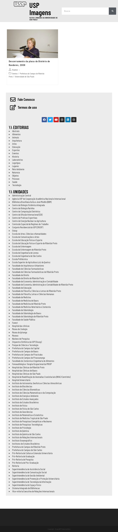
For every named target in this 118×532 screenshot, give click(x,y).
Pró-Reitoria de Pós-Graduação (25, 462)
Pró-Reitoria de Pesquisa (22, 459)
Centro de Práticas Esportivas (24, 217)
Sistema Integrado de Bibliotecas (26, 488)
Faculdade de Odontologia (22, 310)
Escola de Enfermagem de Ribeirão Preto (29, 249)
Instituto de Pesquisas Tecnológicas (27, 424)
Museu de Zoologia (19, 329)
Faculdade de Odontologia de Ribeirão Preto (30, 316)
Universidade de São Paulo (24, 76)
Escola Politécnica (20, 259)
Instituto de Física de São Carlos (25, 408)
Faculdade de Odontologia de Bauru (26, 313)
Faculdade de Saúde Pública (23, 319)
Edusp (14, 230)
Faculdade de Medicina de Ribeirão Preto (29, 303)
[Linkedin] (68, 119)
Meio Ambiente (18, 169)
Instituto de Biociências (22, 386)
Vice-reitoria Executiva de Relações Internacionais (33, 491)
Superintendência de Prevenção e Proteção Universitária (35, 478)
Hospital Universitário (21, 380)
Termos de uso (27, 107)
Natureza (16, 172)
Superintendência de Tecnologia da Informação (31, 481)
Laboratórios (17, 159)
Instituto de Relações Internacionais (27, 437)
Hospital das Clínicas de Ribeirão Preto (28, 367)
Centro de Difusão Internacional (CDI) (27, 214)
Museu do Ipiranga (19, 332)
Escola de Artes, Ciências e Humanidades (29, 233)
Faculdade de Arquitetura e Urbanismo (28, 265)
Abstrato (15, 131)
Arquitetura (17, 140)
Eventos (15, 73)
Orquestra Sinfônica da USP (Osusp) (27, 341)
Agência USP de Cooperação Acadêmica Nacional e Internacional (38, 198)
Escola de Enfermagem (21, 246)
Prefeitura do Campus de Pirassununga (28, 357)
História (15, 156)
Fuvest (15, 322)
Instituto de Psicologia (21, 427)
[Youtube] (56, 119)
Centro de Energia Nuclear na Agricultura (29, 220)
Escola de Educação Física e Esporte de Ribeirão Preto (34, 243)
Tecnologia (16, 185)
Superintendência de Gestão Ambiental (28, 475)
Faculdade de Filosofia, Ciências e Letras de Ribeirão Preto (36, 290)
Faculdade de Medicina (21, 297)
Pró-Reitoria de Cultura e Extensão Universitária (32, 453)
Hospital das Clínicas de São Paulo (26, 373)
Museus (15, 335)
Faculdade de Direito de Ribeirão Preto (28, 278)
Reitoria (15, 465)
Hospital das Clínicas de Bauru (24, 370)
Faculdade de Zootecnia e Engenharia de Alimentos (33, 360)
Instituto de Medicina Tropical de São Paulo (30, 418)
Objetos (15, 175)
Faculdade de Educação (22, 287)
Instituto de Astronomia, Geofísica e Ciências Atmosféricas (37, 383)
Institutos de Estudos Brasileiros (26, 443)
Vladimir (15, 70)
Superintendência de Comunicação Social (29, 472)
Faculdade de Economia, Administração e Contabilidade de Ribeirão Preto (42, 284)
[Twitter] (50, 119)
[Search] (112, 11)
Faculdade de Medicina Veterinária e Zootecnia (31, 306)
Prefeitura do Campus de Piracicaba (27, 354)
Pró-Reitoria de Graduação (23, 456)
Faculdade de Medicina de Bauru (25, 300)
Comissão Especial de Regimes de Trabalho (30, 224)
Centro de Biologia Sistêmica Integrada (28, 205)
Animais (15, 137)
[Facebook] (44, 119)
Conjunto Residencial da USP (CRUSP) (27, 227)
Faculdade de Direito (20, 275)
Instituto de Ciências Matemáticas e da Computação (34, 392)
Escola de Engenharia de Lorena (25, 252)
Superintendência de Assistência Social (28, 469)
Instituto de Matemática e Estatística (27, 415)
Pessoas (15, 178)
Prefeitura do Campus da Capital (25, 348)
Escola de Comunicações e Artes (25, 236)
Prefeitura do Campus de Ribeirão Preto (28, 446)
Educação (16, 146)
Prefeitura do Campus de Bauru (25, 351)
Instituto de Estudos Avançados (25, 399)
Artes (14, 143)
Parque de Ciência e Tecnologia (25, 345)
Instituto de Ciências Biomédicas (26, 389)
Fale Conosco (26, 99)
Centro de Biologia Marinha (23, 208)
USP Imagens (40, 9)
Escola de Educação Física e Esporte (27, 240)
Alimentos (16, 134)
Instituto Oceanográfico (22, 440)
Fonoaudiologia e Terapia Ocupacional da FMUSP (32, 364)
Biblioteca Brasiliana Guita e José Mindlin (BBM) (32, 201)
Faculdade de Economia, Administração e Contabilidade (35, 281)
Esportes (16, 150)
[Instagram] (62, 119)
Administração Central (21, 195)
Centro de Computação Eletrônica (26, 211)
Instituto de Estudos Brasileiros (25, 402)
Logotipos (16, 162)
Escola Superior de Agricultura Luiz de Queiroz (31, 262)
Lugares (15, 166)
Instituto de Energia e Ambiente (25, 395)
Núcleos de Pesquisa (20, 338)
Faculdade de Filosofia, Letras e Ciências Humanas (33, 294)
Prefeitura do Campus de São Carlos (27, 449)
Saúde (14, 181)
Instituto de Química (20, 430)
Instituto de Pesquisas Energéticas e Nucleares (32, 421)
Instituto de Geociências (22, 411)
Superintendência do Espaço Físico (26, 484)
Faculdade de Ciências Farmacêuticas (28, 268)
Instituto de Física (19, 405)
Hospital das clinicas (20, 325)
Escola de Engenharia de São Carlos (27, 255)
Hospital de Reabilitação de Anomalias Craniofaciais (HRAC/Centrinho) (41, 376)
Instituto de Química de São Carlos (26, 434)
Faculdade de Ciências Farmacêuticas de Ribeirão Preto (35, 271)
